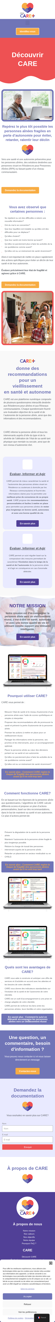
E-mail (5, 1135)
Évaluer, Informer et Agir (27, 474)
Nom (4, 1124)
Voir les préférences (27, 1312)
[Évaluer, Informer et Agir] (27, 464)
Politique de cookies (15, 1318)
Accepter (27, 1296)
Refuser (27, 1304)
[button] (50, 1263)
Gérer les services (27, 1289)
